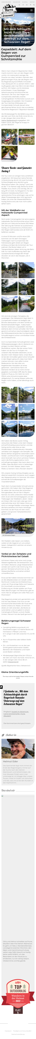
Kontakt (32, 2)
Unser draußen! (6, 2)
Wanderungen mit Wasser (14, 25)
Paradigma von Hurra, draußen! (22, 1031)
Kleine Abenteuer (11, 23)
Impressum (8, 1031)
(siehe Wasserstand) (9, 120)
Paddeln (22, 23)
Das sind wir (16, 2)
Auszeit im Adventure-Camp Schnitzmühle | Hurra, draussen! (16, 714)
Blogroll (25, 2)
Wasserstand (13, 662)
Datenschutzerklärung (18, 1034)
